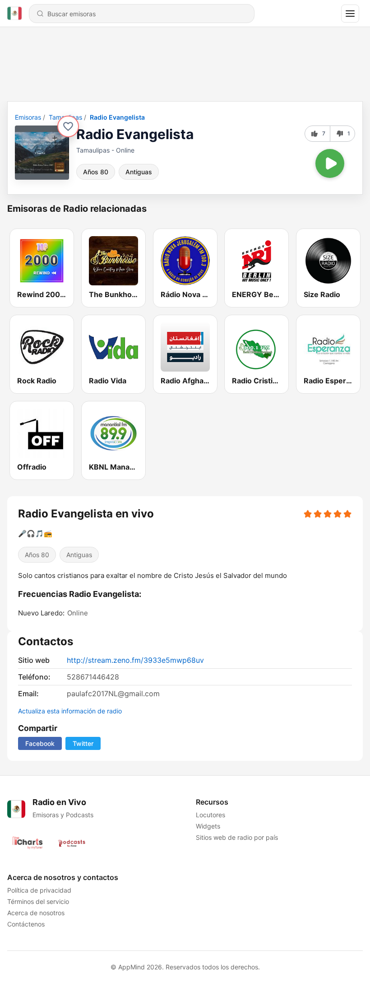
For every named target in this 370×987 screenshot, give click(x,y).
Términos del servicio (38, 901)
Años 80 (95, 172)
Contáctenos (26, 924)
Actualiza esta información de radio (70, 711)
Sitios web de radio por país (237, 837)
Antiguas (138, 172)
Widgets (208, 826)
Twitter (83, 743)
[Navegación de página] (350, 14)
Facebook (40, 743)
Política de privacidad (39, 890)
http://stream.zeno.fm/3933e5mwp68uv (135, 660)
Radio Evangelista (117, 117)
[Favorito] (68, 126)
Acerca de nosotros (36, 913)
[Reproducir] (329, 163)
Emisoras (28, 117)
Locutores (210, 815)
